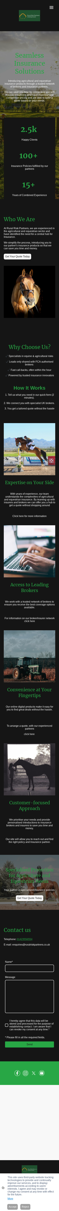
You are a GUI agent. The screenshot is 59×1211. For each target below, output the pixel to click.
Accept (12, 1206)
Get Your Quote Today (17, 256)
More (10, 1198)
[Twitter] (34, 1073)
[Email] (42, 1073)
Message (10, 977)
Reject (25, 1206)
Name (9, 961)
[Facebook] (17, 1073)
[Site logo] (29, 15)
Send (30, 1044)
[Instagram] (25, 1073)
